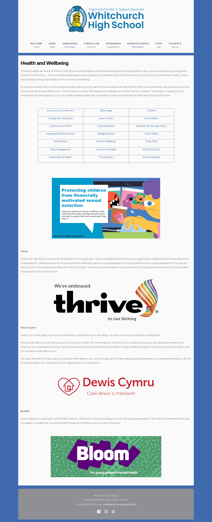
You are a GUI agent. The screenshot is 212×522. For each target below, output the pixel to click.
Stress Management (60, 149)
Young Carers (106, 157)
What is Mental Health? (60, 157)
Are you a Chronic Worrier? (60, 110)
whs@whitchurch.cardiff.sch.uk (120, 504)
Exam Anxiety (106, 118)
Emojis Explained (151, 157)
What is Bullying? (151, 149)
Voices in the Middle (106, 149)
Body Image (106, 110)
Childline (151, 110)
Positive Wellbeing (106, 141)
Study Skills (151, 141)
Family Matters (151, 118)
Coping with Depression (60, 118)
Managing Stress (106, 133)
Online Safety (151, 133)
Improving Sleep (106, 125)
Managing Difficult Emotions (60, 133)
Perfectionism (60, 141)
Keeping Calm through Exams (151, 125)
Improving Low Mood (60, 125)
